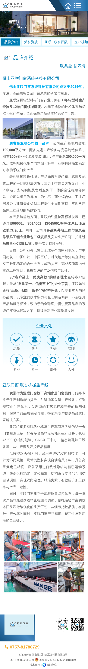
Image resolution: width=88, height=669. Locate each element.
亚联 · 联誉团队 (56, 42)
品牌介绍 (11, 42)
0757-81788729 (25, 647)
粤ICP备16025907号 (22, 660)
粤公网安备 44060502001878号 (57, 660)
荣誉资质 (31, 42)
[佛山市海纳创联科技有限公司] (44, 664)
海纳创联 (52, 664)
